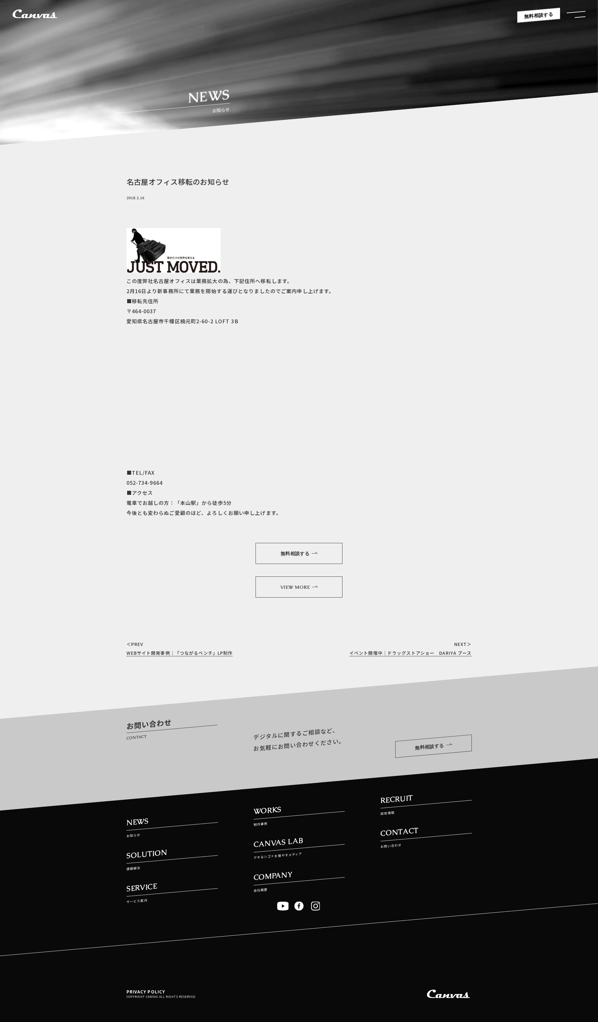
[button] (576, 16)
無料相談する (538, 15)
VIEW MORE (295, 587)
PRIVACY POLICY (146, 992)
